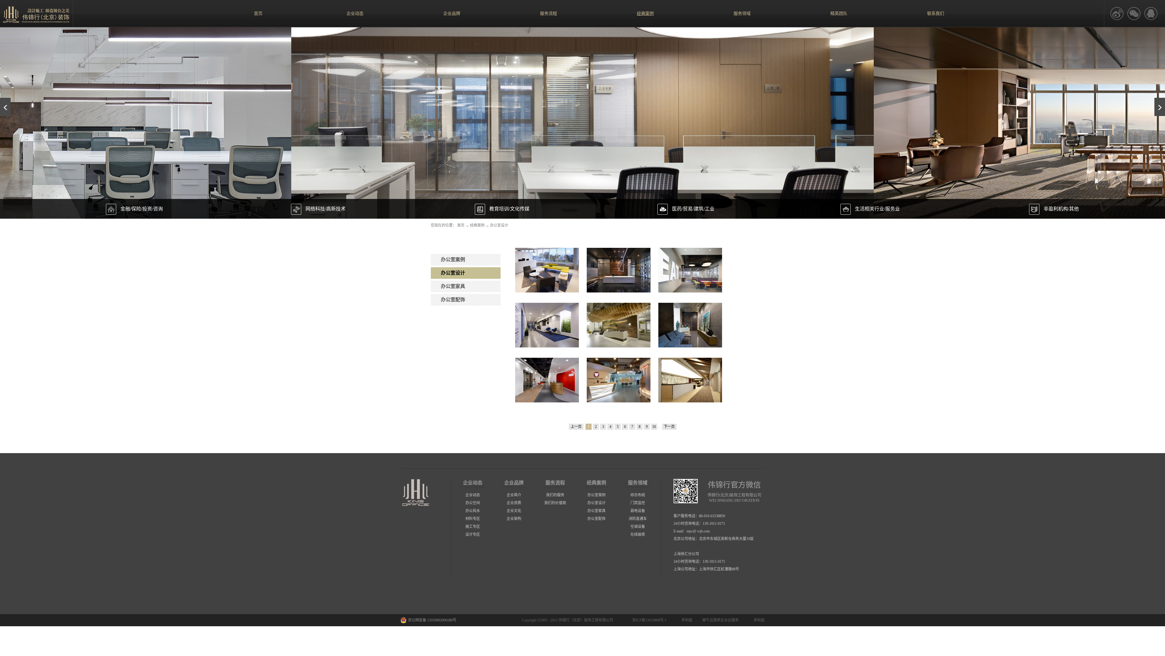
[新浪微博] (1116, 13)
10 (654, 427)
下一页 (669, 427)
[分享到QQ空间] (1150, 13)
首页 (258, 13)
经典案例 (477, 225)
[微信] (1133, 13)
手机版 (686, 620)
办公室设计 (499, 225)
